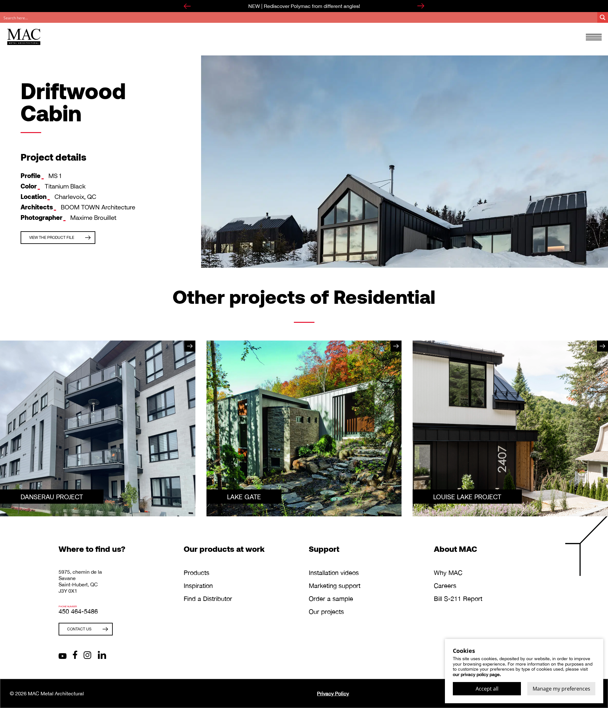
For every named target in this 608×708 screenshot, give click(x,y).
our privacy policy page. (477, 674)
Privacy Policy (333, 693)
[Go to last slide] (187, 6)
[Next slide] (420, 6)
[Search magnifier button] (602, 17)
